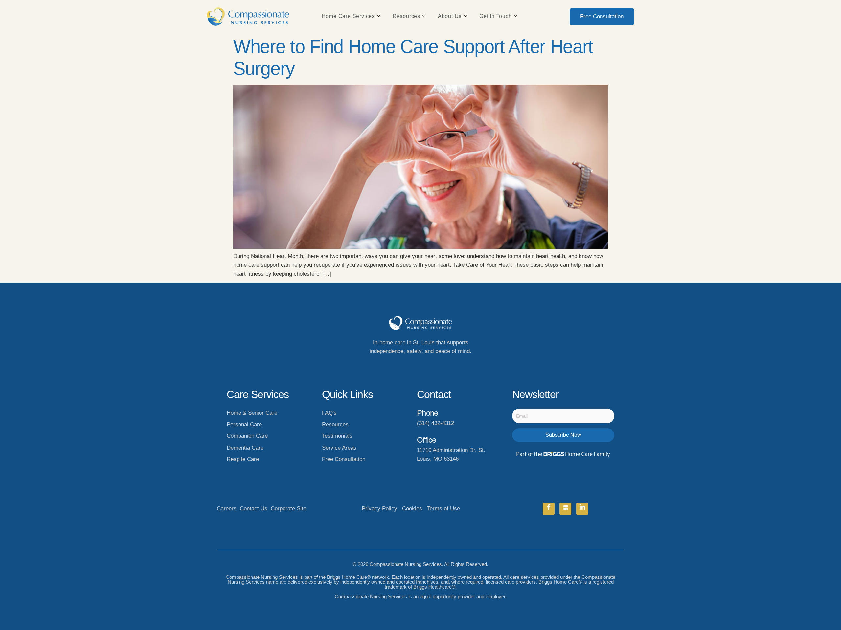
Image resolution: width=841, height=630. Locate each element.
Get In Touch (495, 16)
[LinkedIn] (582, 508)
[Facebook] (549, 508)
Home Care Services (348, 16)
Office (426, 439)
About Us (450, 16)
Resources (406, 16)
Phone (427, 413)
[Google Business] (565, 508)
